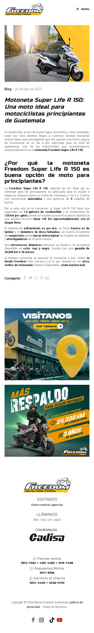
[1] (47, 53)
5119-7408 (65, 563)
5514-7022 (28, 563)
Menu (85, 9)
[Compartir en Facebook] (24, 278)
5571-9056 (47, 572)
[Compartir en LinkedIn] (47, 278)
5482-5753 (56, 582)
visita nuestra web (73, 265)
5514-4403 (37, 582)
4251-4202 (47, 563)
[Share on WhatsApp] (36, 278)
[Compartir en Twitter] (30, 278)
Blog (8, 89)
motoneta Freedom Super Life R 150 (47, 166)
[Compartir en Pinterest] (41, 278)
